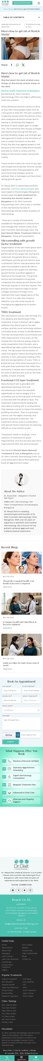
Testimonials (27, 951)
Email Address (28, 686)
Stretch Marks (7, 990)
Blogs (11, 9)
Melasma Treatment (10, 996)
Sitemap (33, 1050)
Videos (4, 970)
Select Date (7, 706)
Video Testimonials (29, 953)
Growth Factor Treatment (7, 966)
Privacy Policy (7, 1050)
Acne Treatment (29, 990)
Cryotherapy (7, 962)
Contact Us (26, 959)
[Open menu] (38, 3)
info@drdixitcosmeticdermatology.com (21, 924)
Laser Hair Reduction (10, 959)
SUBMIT (10, 742)
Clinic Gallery (27, 945)
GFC (24, 985)
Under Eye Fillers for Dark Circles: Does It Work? (21, 664)
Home (5, 9)
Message (5, 716)
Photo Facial (28, 996)
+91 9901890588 (14, 932)
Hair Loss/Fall (28, 982)
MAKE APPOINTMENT (22, 3)
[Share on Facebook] (11, 65)
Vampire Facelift (8, 985)
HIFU (25, 988)
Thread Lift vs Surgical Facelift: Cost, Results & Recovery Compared (19, 582)
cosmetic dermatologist (22, 189)
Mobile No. (7, 696)
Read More (7, 587)
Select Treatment (29, 696)
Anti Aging (27, 979)
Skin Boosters (7, 982)
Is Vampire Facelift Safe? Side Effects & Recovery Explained (19, 623)
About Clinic (6, 951)
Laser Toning (7, 956)
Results (25, 948)
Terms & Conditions (21, 1050)
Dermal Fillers (7, 993)
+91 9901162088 (29, 932)
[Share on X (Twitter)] (23, 65)
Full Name (6, 686)
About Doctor (7, 948)
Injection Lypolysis (9, 979)
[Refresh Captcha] (18, 735)
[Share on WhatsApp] (17, 65)
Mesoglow (6, 953)
